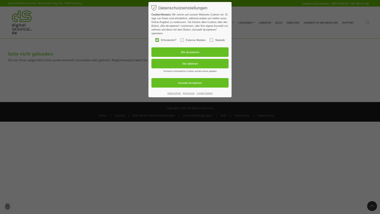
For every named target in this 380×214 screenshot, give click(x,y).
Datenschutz (174, 93)
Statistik (220, 40)
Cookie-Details (205, 93)
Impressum (189, 93)
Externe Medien (196, 40)
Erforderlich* (168, 40)
